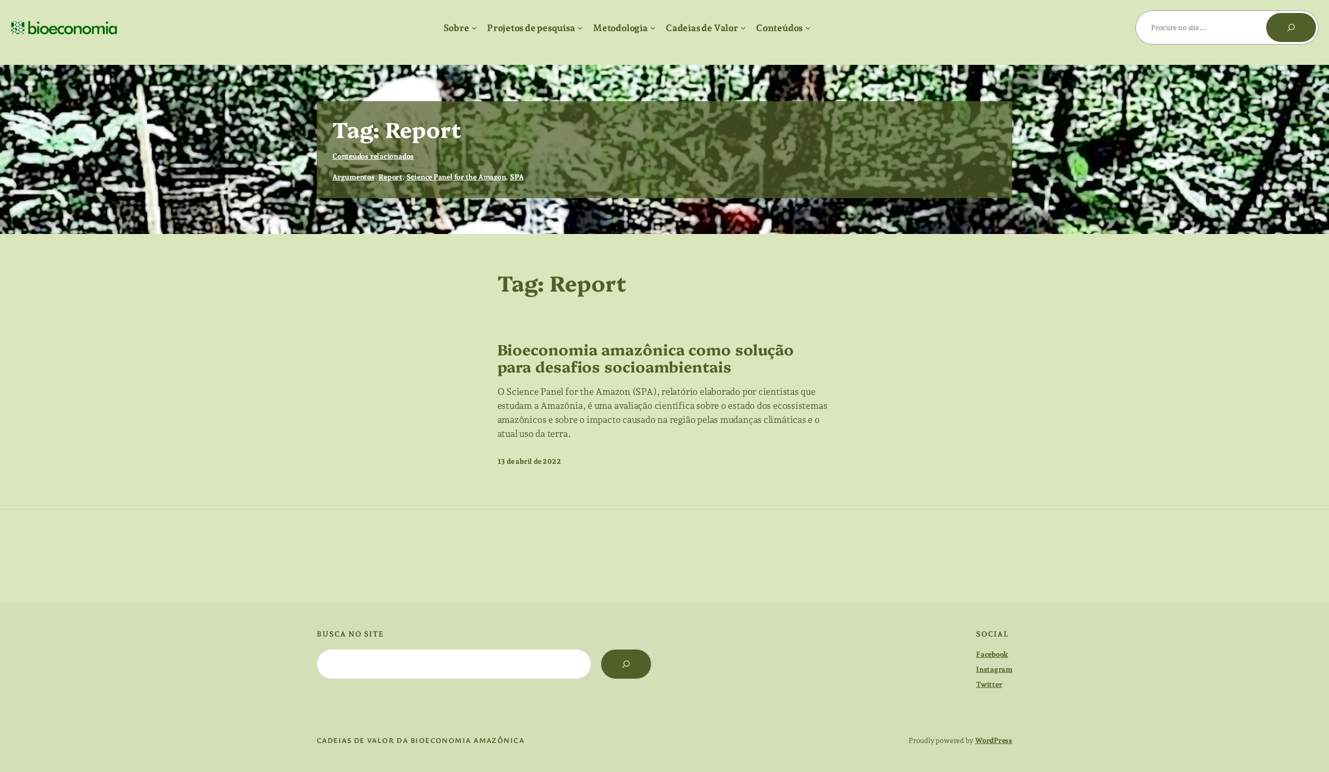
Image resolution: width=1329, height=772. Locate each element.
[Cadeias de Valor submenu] (743, 28)
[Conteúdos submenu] (808, 28)
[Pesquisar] (1291, 27)
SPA (516, 177)
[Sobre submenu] (474, 28)
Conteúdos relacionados (373, 156)
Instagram (994, 669)
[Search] (626, 664)
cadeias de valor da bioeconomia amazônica (420, 740)
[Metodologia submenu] (653, 28)
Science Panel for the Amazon (456, 177)
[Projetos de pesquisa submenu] (580, 28)
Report (390, 177)
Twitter (989, 684)
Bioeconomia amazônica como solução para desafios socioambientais (645, 358)
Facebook (992, 654)
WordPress (993, 740)
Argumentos (353, 177)
